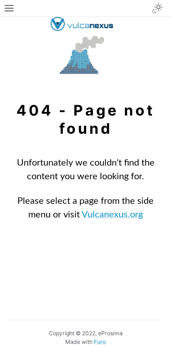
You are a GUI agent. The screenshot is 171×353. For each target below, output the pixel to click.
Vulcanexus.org (112, 214)
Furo (100, 341)
